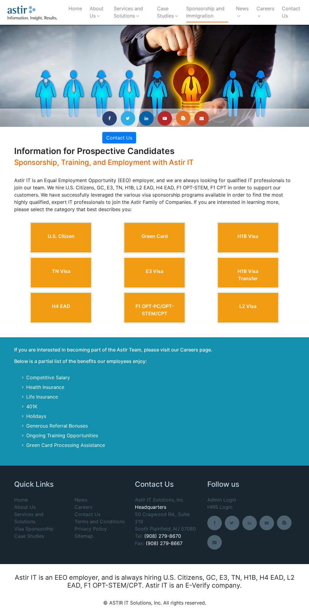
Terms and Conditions (100, 521)
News (242, 8)
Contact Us (291, 12)
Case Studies (165, 12)
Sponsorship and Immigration (205, 12)
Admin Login (221, 500)
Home (75, 8)
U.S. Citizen (61, 236)
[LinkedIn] (147, 118)
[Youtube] (166, 118)
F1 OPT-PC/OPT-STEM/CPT (154, 309)
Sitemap (84, 536)
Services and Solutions (128, 12)
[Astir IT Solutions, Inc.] (32, 12)
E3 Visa (154, 271)
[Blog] (184, 118)
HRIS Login (219, 507)
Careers (265, 8)
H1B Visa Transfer (247, 274)
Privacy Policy (91, 529)
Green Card (155, 236)
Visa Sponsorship (34, 529)
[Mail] (202, 118)
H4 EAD (61, 306)
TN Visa (61, 271)
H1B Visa (247, 236)
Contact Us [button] (119, 138)
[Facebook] (110, 118)
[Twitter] (129, 118)
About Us (97, 12)
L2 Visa (247, 306)
